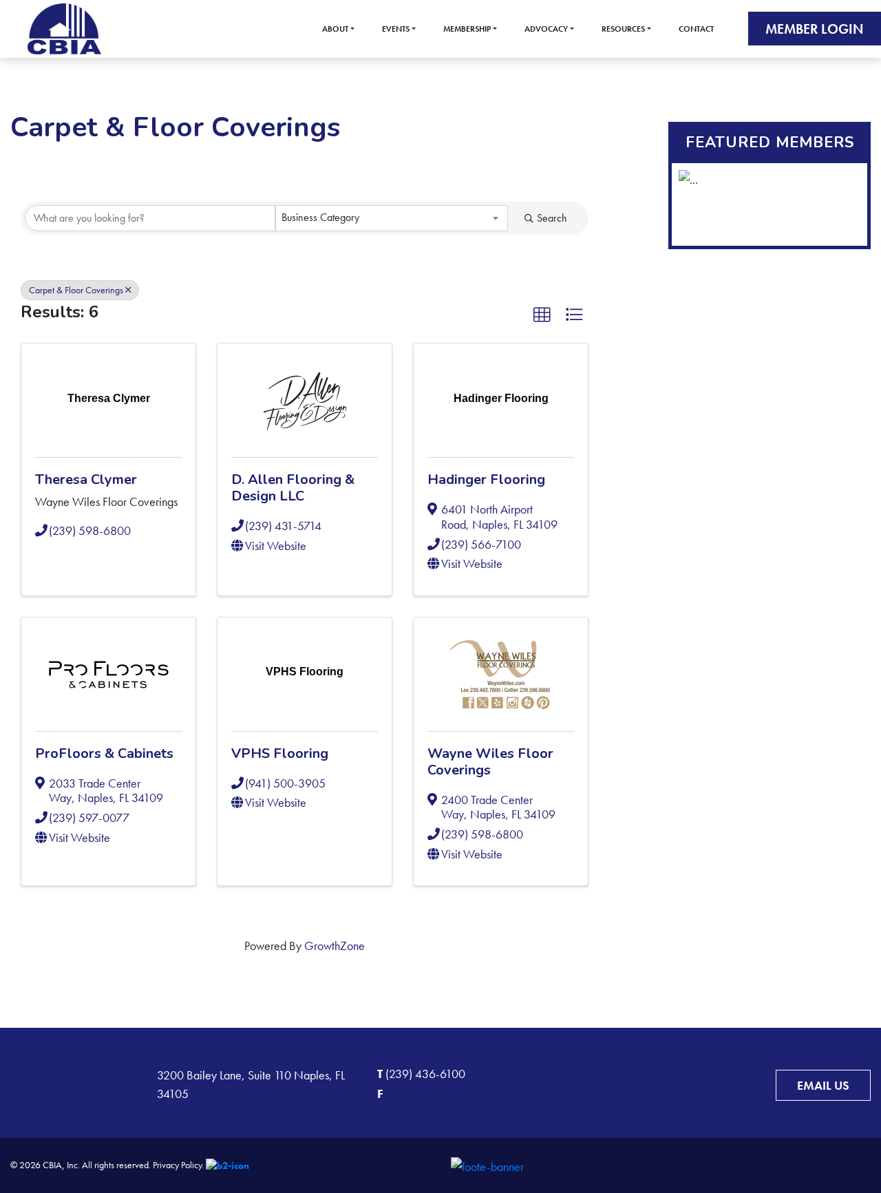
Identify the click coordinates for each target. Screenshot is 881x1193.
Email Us (823, 1085)
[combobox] (391, 218)
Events (396, 28)
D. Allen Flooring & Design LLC (292, 487)
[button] (541, 314)
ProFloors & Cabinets (104, 753)
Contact (696, 28)
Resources (623, 28)
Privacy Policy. (178, 1165)
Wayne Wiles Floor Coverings (490, 761)
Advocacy (546, 28)
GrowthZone (334, 945)
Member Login (814, 29)
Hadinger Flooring (486, 479)
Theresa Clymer (86, 479)
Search (552, 218)
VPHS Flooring (279, 753)
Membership (467, 28)
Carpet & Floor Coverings (76, 290)
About (335, 28)
